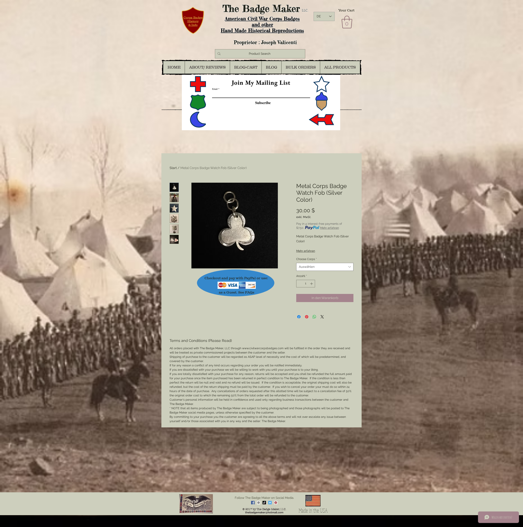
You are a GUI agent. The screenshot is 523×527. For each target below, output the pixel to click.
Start (173, 168)
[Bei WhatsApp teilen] (314, 316)
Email (215, 89)
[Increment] (311, 283)
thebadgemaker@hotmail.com (264, 512)
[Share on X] (322, 316)
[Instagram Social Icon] (258, 502)
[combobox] (324, 267)
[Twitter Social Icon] (270, 502)
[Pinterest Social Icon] (275, 502)
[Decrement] (299, 283)
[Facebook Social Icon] (253, 502)
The (230, 8)
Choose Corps (306, 259)
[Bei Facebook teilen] (298, 316)
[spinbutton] (305, 283)
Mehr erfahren (329, 227)
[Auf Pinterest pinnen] (306, 316)
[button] (347, 22)
